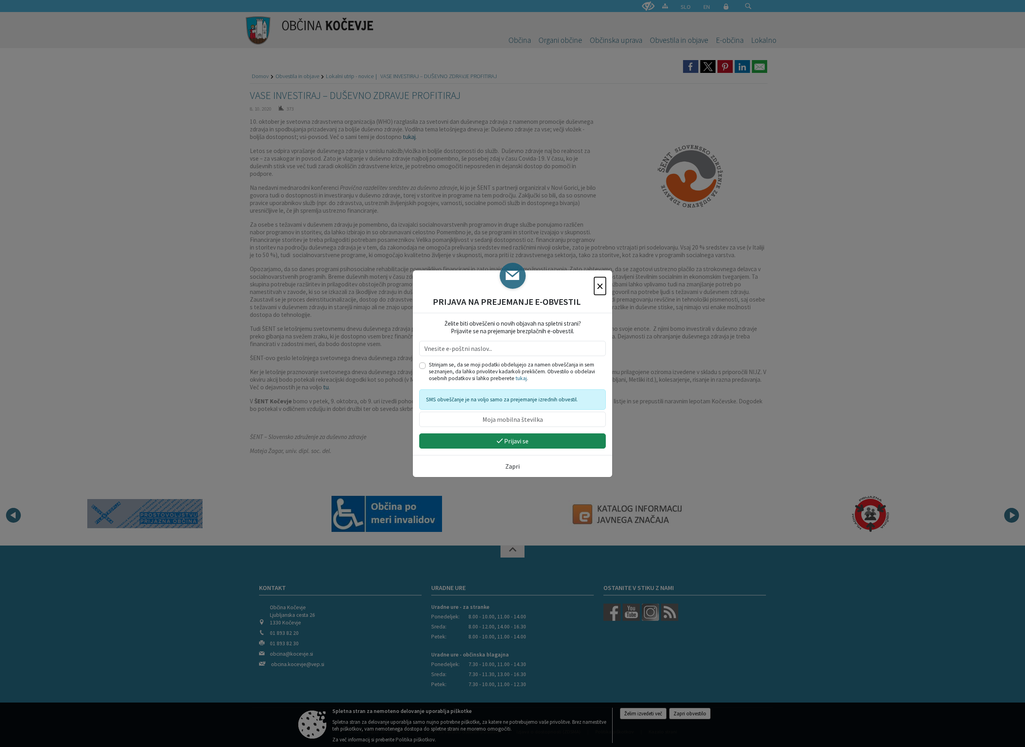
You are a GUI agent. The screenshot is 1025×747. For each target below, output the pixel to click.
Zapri (512, 466)
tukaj (521, 378)
